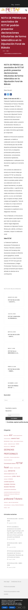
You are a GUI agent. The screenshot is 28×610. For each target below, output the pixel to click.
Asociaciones (7, 441)
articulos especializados (17, 435)
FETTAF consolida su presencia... (14, 317)
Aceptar (4, 607)
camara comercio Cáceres (18, 441)
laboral (18, 476)
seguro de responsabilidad (13, 502)
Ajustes (19, 607)
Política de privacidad (9, 586)
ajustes (20, 604)
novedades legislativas (9, 481)
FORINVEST (11, 467)
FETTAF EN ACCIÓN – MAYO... (14, 335)
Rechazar (12, 607)
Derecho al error (7, 446)
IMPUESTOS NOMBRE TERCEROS (9, 473)
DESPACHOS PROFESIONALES (11, 451)
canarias (5, 443)
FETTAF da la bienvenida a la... (13, 352)
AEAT (11, 435)
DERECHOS (13, 446)
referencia (6, 502)
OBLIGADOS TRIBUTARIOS (9, 487)
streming (13, 505)
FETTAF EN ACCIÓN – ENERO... (14, 370)
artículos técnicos (7, 438)
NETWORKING (10, 479)
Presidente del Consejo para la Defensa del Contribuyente (12, 495)
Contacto (17, 4)
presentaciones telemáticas (10, 489)
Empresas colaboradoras (14, 457)
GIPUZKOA (5, 471)
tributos (5, 507)
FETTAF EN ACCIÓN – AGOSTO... (14, 301)
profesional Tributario (13, 498)
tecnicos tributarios (19, 505)
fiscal (6, 467)
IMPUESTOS (11, 471)
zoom (9, 507)
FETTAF (19, 463)
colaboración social (11, 443)
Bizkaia (11, 441)
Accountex (6, 435)
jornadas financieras (8, 476)
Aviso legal (6, 581)
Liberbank (6, 479)
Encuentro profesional (8, 460)
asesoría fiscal (15, 438)
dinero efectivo (6, 457)
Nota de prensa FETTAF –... (13, 386)
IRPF (16, 473)
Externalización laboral (9, 463)
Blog (12, 4)
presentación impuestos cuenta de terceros (12, 492)
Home (4, 51)
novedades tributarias (9, 484)
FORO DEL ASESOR (17, 467)
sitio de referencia (7, 505)
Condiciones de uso (16, 581)
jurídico (14, 476)
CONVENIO (17, 443)
